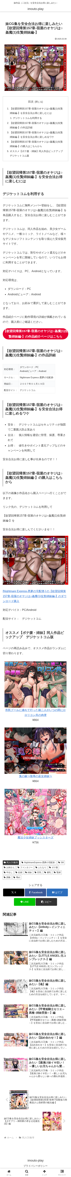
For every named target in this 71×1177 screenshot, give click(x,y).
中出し (9, 872)
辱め (18, 877)
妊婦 (20, 872)
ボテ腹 (55, 867)
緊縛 (59, 872)
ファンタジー (26, 867)
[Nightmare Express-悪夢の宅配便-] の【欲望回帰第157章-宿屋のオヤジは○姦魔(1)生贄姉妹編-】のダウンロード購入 (35, 596)
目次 (31, 101)
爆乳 (49, 872)
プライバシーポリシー (35, 1165)
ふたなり (42, 867)
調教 (8, 877)
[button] (46, 902)
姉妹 (30, 872)
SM (62, 862)
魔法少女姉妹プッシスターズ (35, 837)
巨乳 (39, 872)
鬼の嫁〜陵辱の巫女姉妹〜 (35, 776)
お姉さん (10, 867)
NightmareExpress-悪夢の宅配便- (39, 862)
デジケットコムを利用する (27, 118)
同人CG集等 (12, 862)
